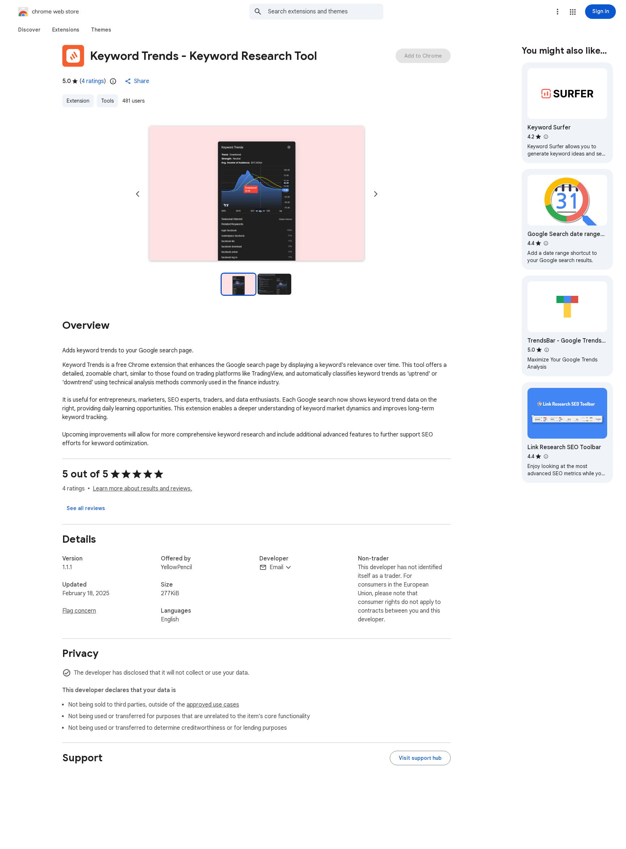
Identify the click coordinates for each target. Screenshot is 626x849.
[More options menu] (557, 11)
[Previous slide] (137, 194)
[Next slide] (375, 194)
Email (276, 567)
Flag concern (79, 610)
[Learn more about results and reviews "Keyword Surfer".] (545, 136)
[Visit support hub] (420, 758)
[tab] (29, 29)
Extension (78, 101)
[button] (573, 12)
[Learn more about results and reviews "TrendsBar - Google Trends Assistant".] (546, 350)
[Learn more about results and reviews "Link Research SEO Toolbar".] (545, 456)
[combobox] (325, 11)
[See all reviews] (85, 508)
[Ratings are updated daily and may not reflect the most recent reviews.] (113, 81)
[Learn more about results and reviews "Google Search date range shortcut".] (545, 243)
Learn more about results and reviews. (142, 488)
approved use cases (213, 704)
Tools (107, 101)
